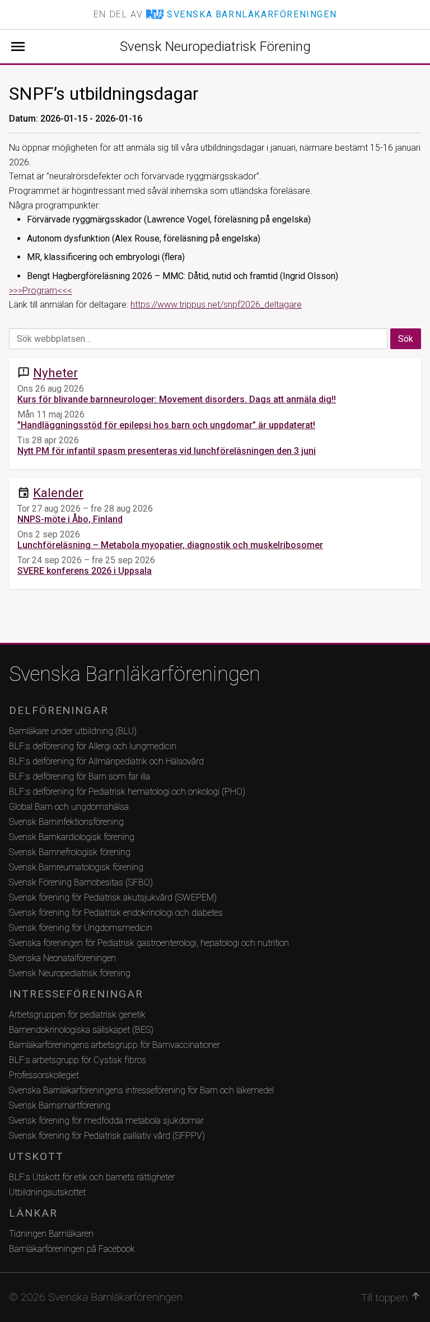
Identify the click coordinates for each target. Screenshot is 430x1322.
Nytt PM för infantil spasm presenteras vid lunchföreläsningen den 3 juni (166, 451)
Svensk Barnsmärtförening (59, 1105)
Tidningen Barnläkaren (51, 1233)
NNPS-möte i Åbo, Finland (70, 519)
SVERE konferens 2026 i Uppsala (84, 570)
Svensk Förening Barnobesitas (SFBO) (81, 882)
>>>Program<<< (40, 290)
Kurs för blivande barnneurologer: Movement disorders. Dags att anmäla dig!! (176, 399)
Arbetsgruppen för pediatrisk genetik (77, 1014)
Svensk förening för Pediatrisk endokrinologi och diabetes (116, 912)
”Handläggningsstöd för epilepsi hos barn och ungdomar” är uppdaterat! (166, 425)
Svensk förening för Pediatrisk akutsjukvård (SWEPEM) (113, 897)
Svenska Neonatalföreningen (62, 958)
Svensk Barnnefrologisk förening (69, 852)
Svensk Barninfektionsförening (66, 822)
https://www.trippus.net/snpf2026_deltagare (216, 304)
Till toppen (391, 1297)
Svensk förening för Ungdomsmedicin (80, 927)
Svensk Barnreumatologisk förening (76, 867)
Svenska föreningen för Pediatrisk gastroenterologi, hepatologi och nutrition (149, 943)
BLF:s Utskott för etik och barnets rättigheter (92, 1177)
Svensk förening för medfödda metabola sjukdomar (106, 1120)
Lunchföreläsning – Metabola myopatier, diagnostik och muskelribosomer (170, 545)
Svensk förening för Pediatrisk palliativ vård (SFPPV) (107, 1135)
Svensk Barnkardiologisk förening (71, 837)
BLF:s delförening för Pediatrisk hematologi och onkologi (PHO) (127, 791)
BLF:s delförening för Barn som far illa (79, 776)
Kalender (58, 492)
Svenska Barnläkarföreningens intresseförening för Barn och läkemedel (141, 1090)
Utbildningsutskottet (47, 1192)
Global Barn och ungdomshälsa (69, 806)
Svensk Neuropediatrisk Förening (215, 46)
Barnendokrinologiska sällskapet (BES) (81, 1029)
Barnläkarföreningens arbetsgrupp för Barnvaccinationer (114, 1045)
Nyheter (55, 372)
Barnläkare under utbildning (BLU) (73, 731)
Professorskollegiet (44, 1075)
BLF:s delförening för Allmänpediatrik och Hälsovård (106, 761)
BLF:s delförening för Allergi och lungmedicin (92, 746)
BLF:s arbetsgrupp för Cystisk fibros (77, 1060)
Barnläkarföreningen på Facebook (72, 1249)
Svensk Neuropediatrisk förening (69, 973)
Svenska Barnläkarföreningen (134, 674)
